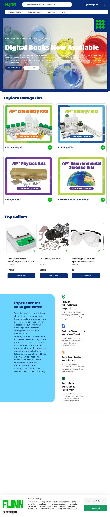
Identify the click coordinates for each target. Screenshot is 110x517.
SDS (63, 12)
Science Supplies (14, 12)
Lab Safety (51, 12)
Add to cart (21, 276)
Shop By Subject (34, 12)
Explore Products (14, 68)
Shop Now (31, 68)
